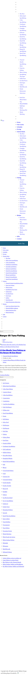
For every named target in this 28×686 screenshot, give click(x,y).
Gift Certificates (7, 449)
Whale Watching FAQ (11, 310)
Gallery (21, 85)
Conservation (6, 398)
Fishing (19, 58)
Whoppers (5, 546)
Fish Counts (20, 5)
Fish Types (22, 82)
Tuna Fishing (6, 528)
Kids (4, 464)
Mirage (4, 467)
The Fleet (22, 14)
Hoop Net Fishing (7, 455)
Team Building (6, 522)
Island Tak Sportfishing (11, 273)
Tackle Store (23, 78)
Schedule (19, 7)
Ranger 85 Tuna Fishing (7, 342)
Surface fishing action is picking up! (12, 558)
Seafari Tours (6, 506)
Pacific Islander (7, 482)
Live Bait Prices (23, 80)
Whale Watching (10, 312)
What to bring (23, 72)
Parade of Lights (7, 485)
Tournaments (6, 525)
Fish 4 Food (6, 422)
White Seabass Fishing (8, 540)
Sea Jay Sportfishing (8, 500)
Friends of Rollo (7, 443)
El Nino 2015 (6, 410)
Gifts (18, 116)
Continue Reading (4, 375)
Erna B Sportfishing (8, 413)
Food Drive (5, 440)
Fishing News (6, 437)
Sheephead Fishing (8, 510)
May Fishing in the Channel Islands (12, 562)
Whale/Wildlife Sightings (12, 308)
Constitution (6, 401)
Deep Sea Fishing (10, 285)
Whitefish (5, 543)
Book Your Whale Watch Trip (23, 99)
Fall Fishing (6, 419)
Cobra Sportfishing (10, 262)
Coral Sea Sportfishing (8, 404)
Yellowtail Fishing (7, 552)
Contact (19, 119)
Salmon (5, 494)
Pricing (19, 9)
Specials (5, 513)
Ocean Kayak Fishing (8, 470)
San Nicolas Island (7, 497)
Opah (4, 473)
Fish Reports (6, 428)
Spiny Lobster (6, 519)
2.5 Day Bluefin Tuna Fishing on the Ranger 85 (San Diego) (12, 351)
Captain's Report (7, 360)
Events (4, 416)
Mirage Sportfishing (11, 275)
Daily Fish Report (7, 407)
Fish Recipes (6, 425)
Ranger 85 (14, 360)
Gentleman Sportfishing (11, 264)
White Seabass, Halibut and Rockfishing (13, 564)
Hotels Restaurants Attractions (23, 91)
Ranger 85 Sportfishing (11, 277)
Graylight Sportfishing (11, 266)
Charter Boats (21, 12)
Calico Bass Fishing (8, 389)
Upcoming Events (7, 531)
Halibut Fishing (7, 452)
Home (18, 2)
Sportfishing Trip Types (11, 289)
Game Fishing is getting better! (10, 560)
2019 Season (6, 383)
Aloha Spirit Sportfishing (12, 260)
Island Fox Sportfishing (11, 270)
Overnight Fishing (7, 479)
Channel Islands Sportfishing (10, 356)
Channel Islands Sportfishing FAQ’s (14, 283)
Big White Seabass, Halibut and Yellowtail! (13, 566)
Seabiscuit (5, 503)
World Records (23, 87)
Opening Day (6, 476)
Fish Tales (5, 431)
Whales (19, 95)
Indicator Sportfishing (11, 268)
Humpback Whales (7, 458)
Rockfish (5, 491)
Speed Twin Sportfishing (12, 279)
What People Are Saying (9, 537)
